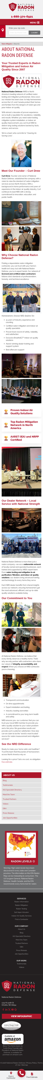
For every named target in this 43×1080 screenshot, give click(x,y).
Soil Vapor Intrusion (21, 912)
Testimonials (8, 785)
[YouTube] (12, 1009)
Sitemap (25, 1065)
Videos (5, 804)
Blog (5, 780)
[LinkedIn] (6, 1009)
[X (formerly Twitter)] (9, 1009)
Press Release (8, 813)
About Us (9, 775)
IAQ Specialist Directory (12, 790)
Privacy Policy (31, 1063)
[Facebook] (3, 1009)
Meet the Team (9, 794)
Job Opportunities (10, 818)
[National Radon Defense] (21, 1073)
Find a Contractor (21, 919)
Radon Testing (21, 909)
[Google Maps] (15, 1009)
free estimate (7, 762)
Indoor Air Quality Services (22, 916)
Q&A (5, 808)
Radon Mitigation (21, 905)
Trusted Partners (9, 799)
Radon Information (21, 902)
